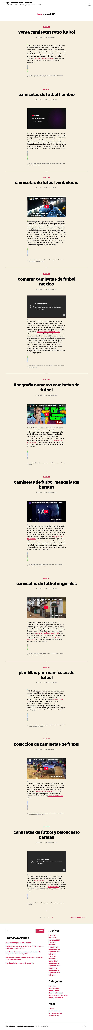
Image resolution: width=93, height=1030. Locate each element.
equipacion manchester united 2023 (47, 633)
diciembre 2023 (54, 947)
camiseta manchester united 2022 (48, 332)
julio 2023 (52, 954)
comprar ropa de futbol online (36, 261)
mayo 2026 (52, 938)
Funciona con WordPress (42, 1026)
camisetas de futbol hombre (47, 94)
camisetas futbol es (49, 463)
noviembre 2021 (54, 970)
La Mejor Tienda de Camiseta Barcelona (17, 3)
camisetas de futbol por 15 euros (55, 653)
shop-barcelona (54, 988)
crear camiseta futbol (47, 903)
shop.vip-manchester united (58, 995)
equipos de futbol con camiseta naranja (52, 564)
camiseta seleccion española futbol (37, 653)
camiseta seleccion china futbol (36, 75)
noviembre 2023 (54, 949)
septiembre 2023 (54, 952)
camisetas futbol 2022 (55, 796)
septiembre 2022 (54, 966)
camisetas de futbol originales (46, 583)
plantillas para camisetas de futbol (46, 675)
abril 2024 (52, 945)
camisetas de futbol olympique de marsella (53, 260)
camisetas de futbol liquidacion (36, 813)
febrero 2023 (53, 961)
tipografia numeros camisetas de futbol (46, 387)
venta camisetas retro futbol (46, 32)
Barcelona (46, 26)
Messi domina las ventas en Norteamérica (20, 963)
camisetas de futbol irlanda (35, 564)
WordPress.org (54, 1015)
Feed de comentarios (56, 1013)
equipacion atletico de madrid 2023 (47, 792)
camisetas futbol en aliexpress (36, 463)
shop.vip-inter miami (56, 993)
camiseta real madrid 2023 (44, 58)
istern (40, 37)
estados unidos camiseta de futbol (37, 566)
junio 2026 (52, 935)
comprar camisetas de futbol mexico (46, 281)
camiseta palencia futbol (35, 163)
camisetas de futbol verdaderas (46, 182)
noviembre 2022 (54, 963)
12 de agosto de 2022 (51, 37)
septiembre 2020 (54, 973)
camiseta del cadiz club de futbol (37, 725)
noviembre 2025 (54, 940)
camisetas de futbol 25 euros (52, 75)
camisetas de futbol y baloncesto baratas (46, 835)
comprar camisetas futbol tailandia (37, 655)
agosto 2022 (53, 968)
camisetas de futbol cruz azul (53, 725)
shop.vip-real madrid (56, 997)
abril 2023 (52, 959)
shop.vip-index (54, 991)
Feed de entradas (55, 1011)
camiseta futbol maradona (35, 260)
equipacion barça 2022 (41, 880)
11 (52, 917)
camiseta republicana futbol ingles (50, 163)
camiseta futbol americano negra (37, 365)
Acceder (51, 1008)
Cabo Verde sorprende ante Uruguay (18, 943)
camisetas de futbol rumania (52, 813)
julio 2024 (52, 942)
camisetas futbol (53, 887)
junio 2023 (52, 956)
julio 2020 (52, 975)
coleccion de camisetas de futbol (46, 744)
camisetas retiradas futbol (35, 903)
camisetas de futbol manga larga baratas (46, 484)
